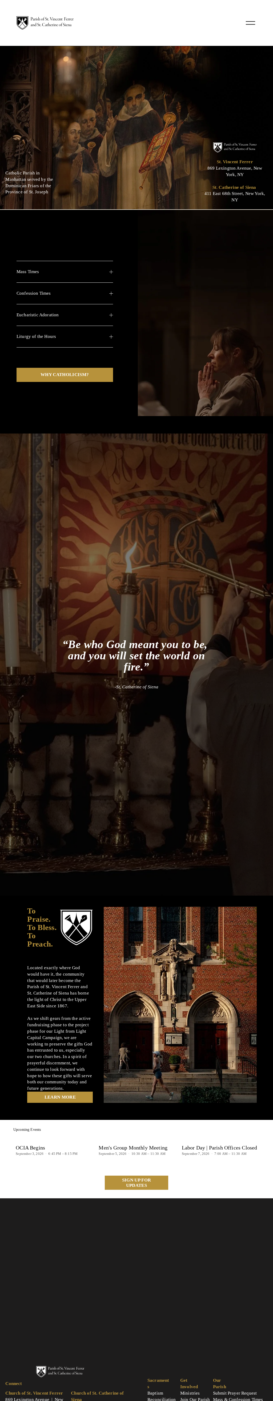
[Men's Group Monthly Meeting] (138, 1138)
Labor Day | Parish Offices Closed (219, 1148)
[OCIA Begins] (55, 1138)
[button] (250, 1130)
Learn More (60, 1097)
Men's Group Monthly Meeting (133, 1148)
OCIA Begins (30, 1148)
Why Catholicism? (65, 374)
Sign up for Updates (136, 1183)
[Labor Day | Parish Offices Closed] (221, 1138)
